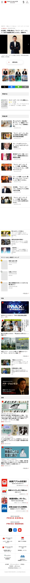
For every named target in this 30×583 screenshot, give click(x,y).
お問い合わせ (17, 566)
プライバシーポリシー (14, 564)
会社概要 (7, 564)
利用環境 (11, 566)
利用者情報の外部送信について (14, 568)
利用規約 (22, 564)
